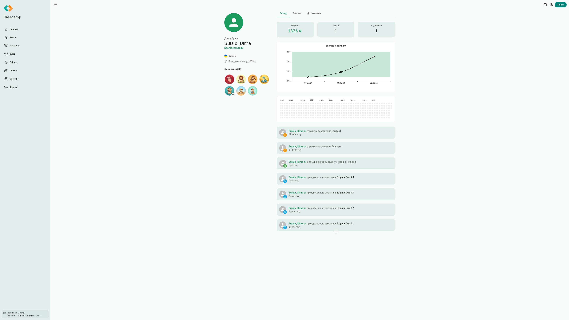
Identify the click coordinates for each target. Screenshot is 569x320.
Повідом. (20, 316)
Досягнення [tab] (314, 13)
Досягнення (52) (232, 69)
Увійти (560, 5)
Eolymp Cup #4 (345, 177)
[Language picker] (551, 5)
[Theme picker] (545, 5)
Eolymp (21, 313)
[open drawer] (56, 5)
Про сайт (11, 316)
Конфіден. (30, 316)
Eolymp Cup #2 (345, 208)
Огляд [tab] (283, 13)
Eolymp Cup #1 (345, 223)
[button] (336, 133)
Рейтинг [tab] (297, 13)
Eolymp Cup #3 (345, 192)
